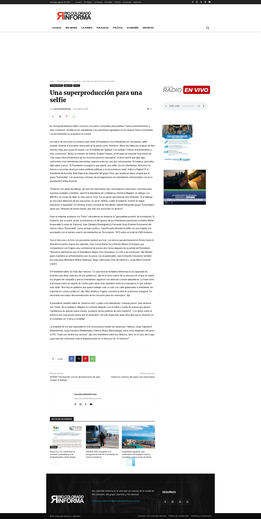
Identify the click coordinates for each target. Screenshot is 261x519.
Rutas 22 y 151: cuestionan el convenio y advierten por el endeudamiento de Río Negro (63, 454)
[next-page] (56, 464)
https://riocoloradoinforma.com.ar (87, 398)
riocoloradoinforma (62, 109)
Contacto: (97, 500)
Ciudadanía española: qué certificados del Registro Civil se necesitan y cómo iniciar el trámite (136, 454)
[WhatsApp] (74, 117)
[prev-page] (52, 464)
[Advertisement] (130, 54)
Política (76, 85)
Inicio (52, 81)
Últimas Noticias (63, 81)
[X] (201, 2)
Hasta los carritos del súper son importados (133, 377)
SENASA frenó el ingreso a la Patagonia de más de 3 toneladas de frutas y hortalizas (102, 454)
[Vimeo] (205, 2)
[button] (207, 27)
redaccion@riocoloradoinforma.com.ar (121, 500)
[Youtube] (209, 2)
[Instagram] (197, 2)
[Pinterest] (67, 117)
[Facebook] (192, 2)
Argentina (76, 81)
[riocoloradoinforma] (62, 399)
